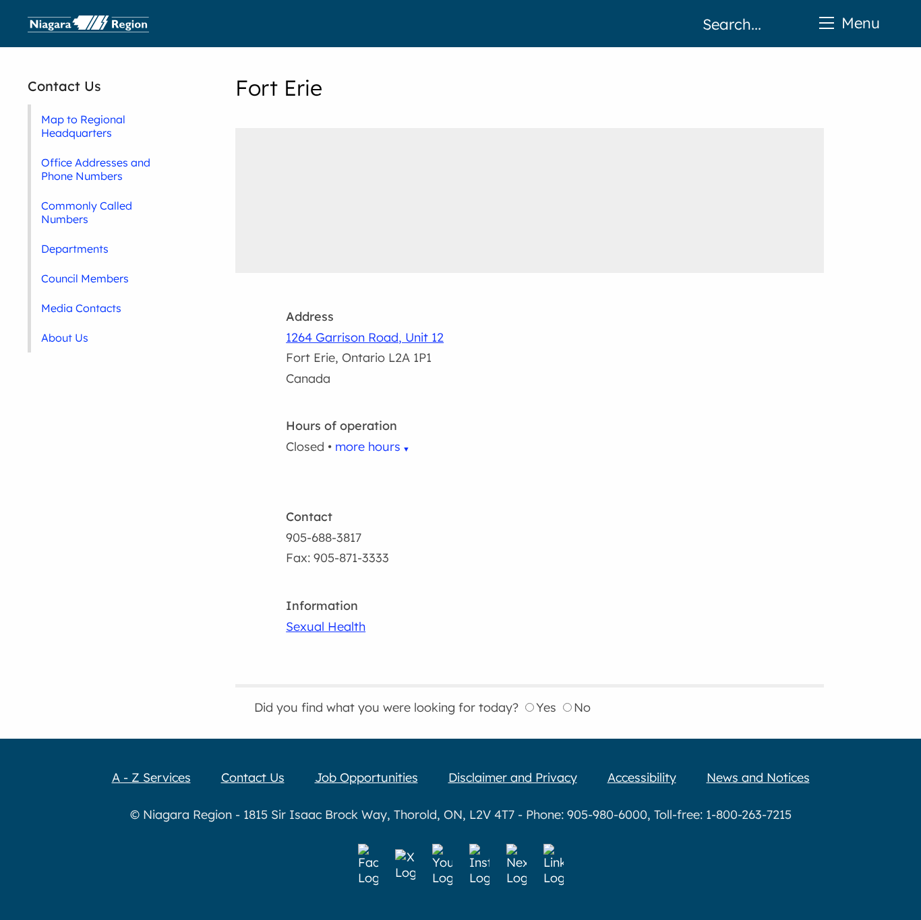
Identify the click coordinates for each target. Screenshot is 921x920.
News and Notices (758, 777)
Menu (860, 22)
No (582, 707)
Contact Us (64, 86)
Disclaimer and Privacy (512, 777)
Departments (75, 248)
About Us (64, 337)
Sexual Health (325, 626)
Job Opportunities (366, 777)
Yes (546, 707)
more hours (367, 446)
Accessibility (641, 777)
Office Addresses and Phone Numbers (95, 169)
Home (88, 23)
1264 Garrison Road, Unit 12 (365, 337)
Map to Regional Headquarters (83, 126)
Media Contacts (81, 308)
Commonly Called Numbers (86, 212)
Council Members (85, 278)
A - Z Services (151, 777)
